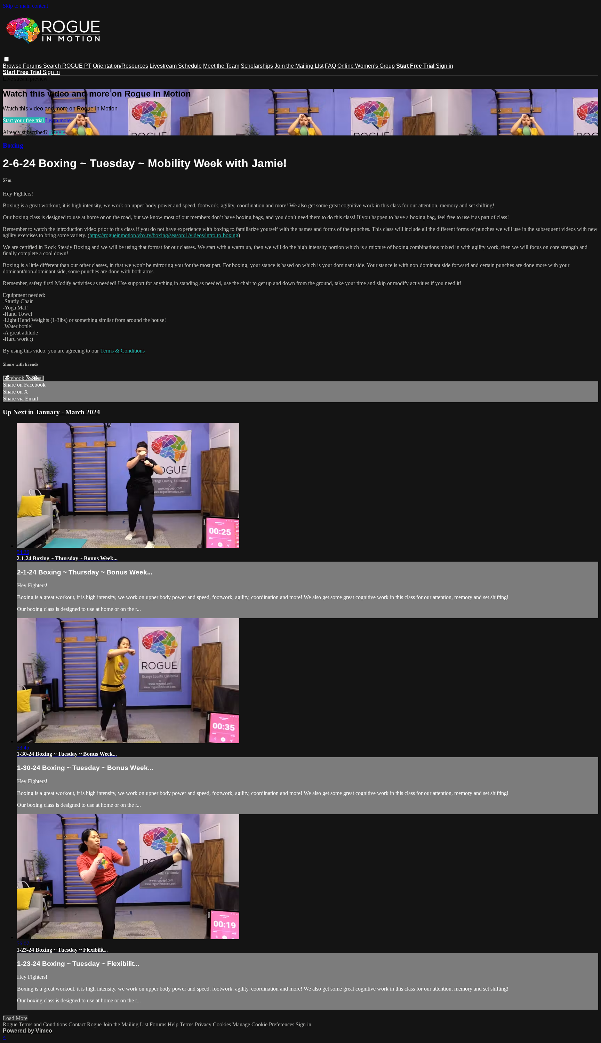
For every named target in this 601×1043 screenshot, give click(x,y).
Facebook (14, 378)
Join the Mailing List (125, 1024)
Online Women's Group (366, 66)
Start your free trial (24, 120)
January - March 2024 (67, 412)
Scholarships (257, 66)
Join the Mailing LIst (298, 66)
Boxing (13, 145)
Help (174, 1024)
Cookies (222, 1024)
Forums (33, 66)
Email (37, 378)
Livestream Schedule (176, 66)
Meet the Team (221, 66)
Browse (13, 66)
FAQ (330, 66)
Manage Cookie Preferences (264, 1024)
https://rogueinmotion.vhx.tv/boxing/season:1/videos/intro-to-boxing (163, 235)
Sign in (444, 66)
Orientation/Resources (120, 66)
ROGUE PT (76, 66)
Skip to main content (25, 6)
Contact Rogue (85, 1024)
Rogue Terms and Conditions (35, 1024)
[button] (6, 59)
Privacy (204, 1024)
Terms (187, 1024)
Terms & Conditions (122, 351)
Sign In (51, 72)
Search (52, 66)
